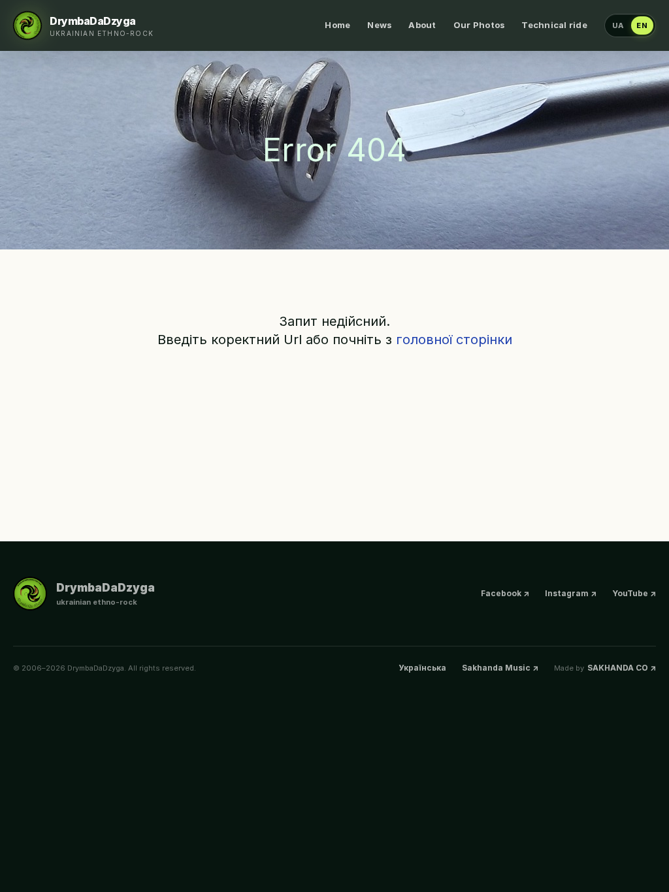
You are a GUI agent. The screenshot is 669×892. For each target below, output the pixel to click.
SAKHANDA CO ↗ (621, 668)
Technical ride (554, 25)
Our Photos (479, 25)
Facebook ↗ (505, 593)
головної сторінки (454, 339)
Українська (422, 668)
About (422, 25)
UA (618, 25)
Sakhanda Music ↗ (500, 668)
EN (642, 25)
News (379, 25)
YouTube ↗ (634, 593)
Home (337, 25)
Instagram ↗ (570, 593)
